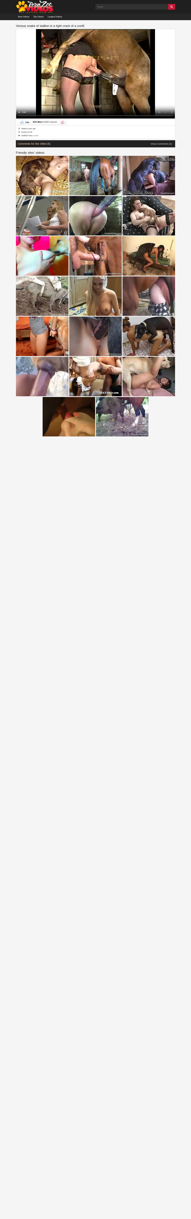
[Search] (171, 7)
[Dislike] (62, 122)
